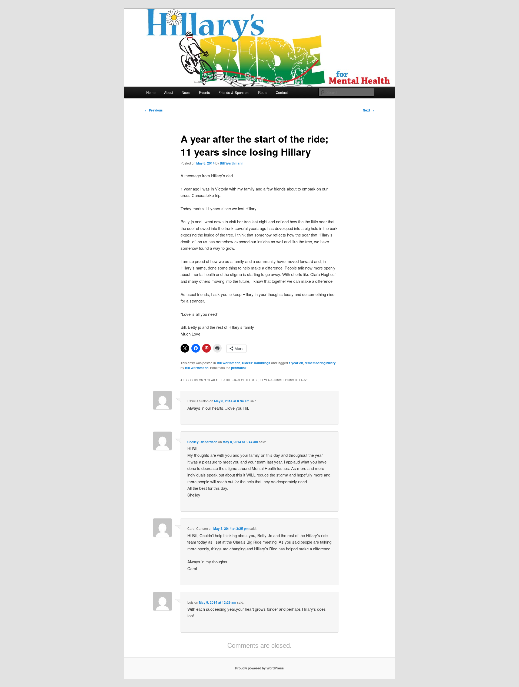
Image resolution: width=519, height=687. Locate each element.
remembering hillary (320, 362)
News (186, 92)
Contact (282, 92)
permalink (239, 367)
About (168, 92)
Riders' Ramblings (256, 362)
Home (150, 92)
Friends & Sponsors (233, 92)
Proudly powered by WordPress (259, 668)
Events (204, 92)
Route (262, 92)
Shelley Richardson (202, 441)
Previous (154, 110)
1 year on (296, 362)
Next (368, 110)
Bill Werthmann (231, 163)
